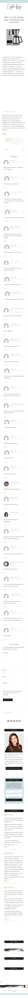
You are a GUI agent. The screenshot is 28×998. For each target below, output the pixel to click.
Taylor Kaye (14, 8)
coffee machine (19, 140)
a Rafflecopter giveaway (8, 111)
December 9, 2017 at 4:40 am (16, 565)
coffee (13, 140)
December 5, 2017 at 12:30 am (17, 178)
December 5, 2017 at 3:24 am (18, 293)
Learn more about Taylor (13, 768)
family (18, 138)
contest (14, 138)
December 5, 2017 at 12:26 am (17, 325)
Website (5, 683)
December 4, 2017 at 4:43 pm (16, 228)
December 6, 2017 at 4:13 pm (16, 531)
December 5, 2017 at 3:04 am (16, 356)
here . (14, 71)
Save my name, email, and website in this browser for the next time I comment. (13, 692)
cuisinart (12, 141)
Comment (5, 652)
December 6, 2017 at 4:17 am (16, 514)
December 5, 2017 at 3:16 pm (16, 405)
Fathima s (12, 261)
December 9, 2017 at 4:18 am (16, 548)
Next (23, 149)
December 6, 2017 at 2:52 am (16, 483)
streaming (21, 142)
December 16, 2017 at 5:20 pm (17, 630)
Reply (5, 173)
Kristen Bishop (14, 192)
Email (5, 676)
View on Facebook (8, 849)
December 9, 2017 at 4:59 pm (16, 596)
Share (15, 849)
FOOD (21, 138)
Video (8, 847)
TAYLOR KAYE (14, 144)
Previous (6, 149)
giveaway (6, 142)
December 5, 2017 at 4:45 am (18, 212)
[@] (8, 946)
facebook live (19, 141)
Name (5, 670)
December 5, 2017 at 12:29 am (17, 279)
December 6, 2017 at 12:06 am (17, 468)
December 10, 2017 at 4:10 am (17, 613)
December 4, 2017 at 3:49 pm (16, 162)
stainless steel (14, 142)
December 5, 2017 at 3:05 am (16, 388)
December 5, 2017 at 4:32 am (17, 193)
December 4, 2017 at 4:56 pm (16, 262)
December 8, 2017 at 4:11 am (17, 422)
